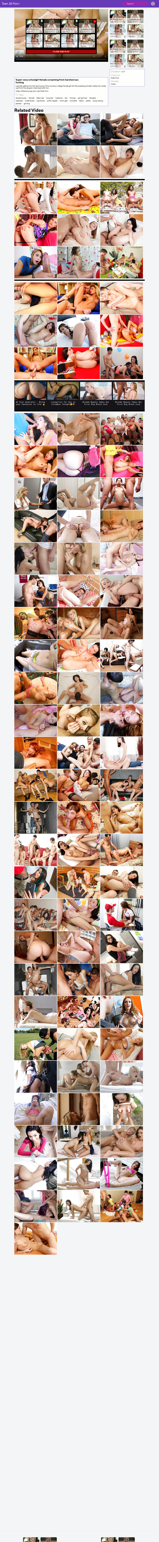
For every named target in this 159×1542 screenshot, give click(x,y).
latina (81, 101)
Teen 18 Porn (10, 3)
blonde (31, 98)
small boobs (29, 101)
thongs (73, 98)
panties (18, 104)
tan (66, 98)
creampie (19, 101)
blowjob (93, 98)
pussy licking (98, 101)
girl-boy (27, 104)
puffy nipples (52, 101)
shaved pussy (21, 98)
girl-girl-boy (82, 98)
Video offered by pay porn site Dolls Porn (32, 91)
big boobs (41, 101)
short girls (64, 101)
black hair (40, 98)
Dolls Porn (115, 78)
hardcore (59, 98)
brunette (73, 101)
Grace (113, 84)
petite (88, 101)
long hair (49, 98)
